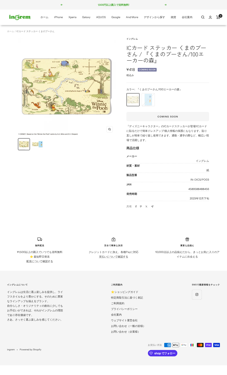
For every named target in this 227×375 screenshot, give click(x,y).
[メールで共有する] (152, 206)
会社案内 (187, 17)
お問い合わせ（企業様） (125, 331)
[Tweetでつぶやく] (146, 206)
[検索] (202, 17)
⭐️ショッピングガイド (124, 292)
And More (132, 17)
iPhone (58, 17)
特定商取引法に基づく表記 (127, 297)
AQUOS (101, 17)
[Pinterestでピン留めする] (141, 206)
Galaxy (86, 17)
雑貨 (173, 17)
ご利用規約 (117, 303)
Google (115, 17)
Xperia (72, 17)
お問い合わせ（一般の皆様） (128, 326)
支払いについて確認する (113, 256)
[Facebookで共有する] (136, 206)
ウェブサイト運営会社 (124, 320)
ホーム (44, 17)
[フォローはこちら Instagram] (197, 294)
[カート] (218, 17)
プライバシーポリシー (124, 309)
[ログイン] (210, 17)
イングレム (132, 38)
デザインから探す (154, 17)
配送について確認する (39, 261)
